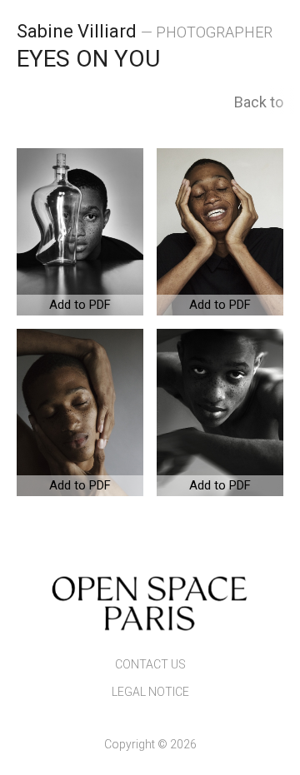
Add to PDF (80, 304)
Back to (258, 102)
